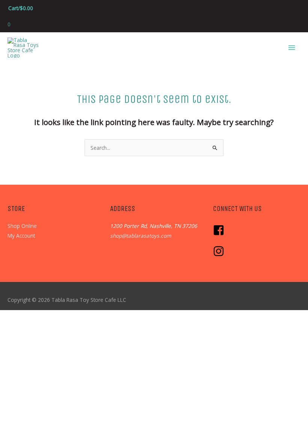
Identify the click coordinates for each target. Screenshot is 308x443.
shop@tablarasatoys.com (140, 235)
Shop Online (22, 225)
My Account (21, 235)
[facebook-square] (220, 233)
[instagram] (219, 254)
